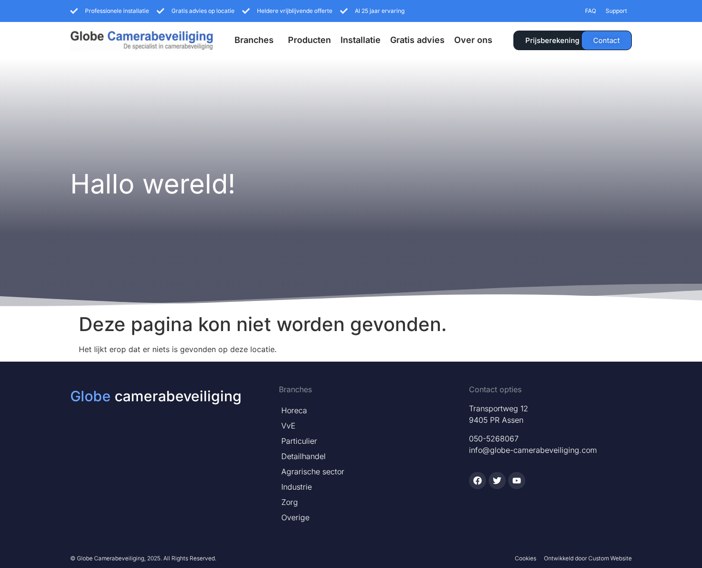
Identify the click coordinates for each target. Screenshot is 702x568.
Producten (309, 40)
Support (616, 10)
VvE (288, 425)
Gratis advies (417, 40)
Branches (254, 40)
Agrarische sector (312, 471)
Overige (295, 517)
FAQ (590, 10)
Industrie (296, 487)
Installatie (360, 40)
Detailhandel (303, 456)
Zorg (289, 502)
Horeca (294, 410)
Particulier (299, 441)
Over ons (473, 40)
